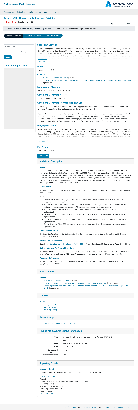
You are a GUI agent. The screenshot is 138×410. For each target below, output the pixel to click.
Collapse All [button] (43, 156)
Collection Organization (33, 36)
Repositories (9, 12)
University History (50, 310)
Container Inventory (53, 36)
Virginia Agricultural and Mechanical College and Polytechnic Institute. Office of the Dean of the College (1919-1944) (86, 80)
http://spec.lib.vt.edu (47, 376)
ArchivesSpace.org (89, 407)
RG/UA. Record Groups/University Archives (60, 323)
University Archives (51, 307)
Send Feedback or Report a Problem (118, 407)
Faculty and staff (50, 305)
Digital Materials (35, 12)
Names (56, 12)
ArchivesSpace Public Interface (19, 3)
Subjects (47, 12)
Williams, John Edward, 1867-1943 (54, 78)
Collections (21, 12)
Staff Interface (71, 407)
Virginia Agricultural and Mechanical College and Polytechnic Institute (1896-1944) (75, 283)
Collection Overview (13, 36)
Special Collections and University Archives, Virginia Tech (29, 29)
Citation (114, 24)
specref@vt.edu (47, 394)
